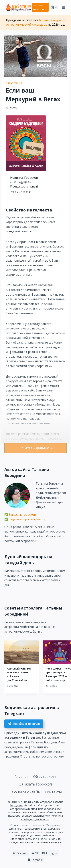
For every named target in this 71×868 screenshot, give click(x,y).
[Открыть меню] (63, 7)
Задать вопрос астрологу (27, 519)
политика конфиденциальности (42, 817)
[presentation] (21, 652)
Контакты (53, 792)
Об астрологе (44, 776)
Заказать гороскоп (38, 7)
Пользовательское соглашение (28, 815)
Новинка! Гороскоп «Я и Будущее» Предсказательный (24, 182)
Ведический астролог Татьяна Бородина (36, 803)
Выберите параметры (26, 200)
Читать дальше (35, 447)
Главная (22, 776)
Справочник (14, 83)
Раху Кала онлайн (24, 792)
